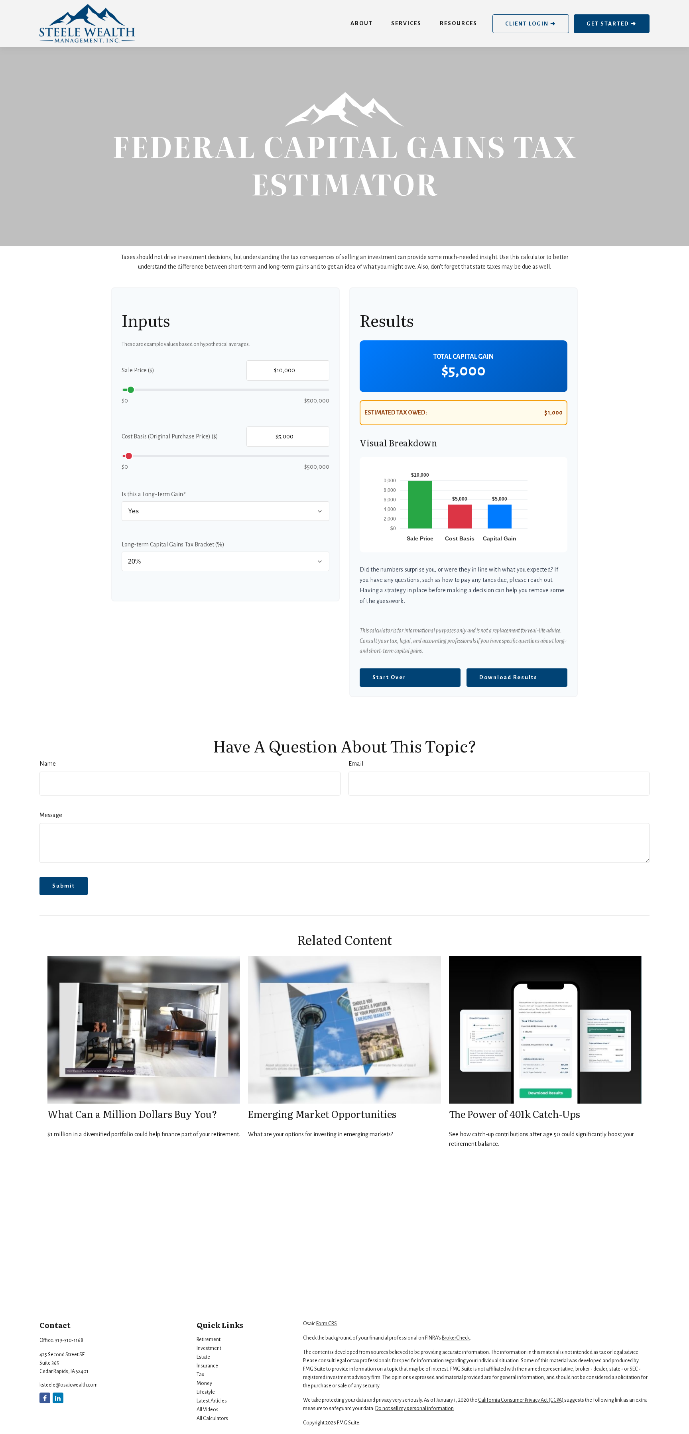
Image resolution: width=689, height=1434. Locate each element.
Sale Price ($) (138, 370)
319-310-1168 (69, 1340)
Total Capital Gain (463, 356)
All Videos (208, 1409)
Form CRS (326, 1323)
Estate (203, 1357)
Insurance (207, 1366)
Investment (209, 1348)
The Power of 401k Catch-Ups (514, 1114)
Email (355, 763)
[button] (361, 23)
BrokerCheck (456, 1338)
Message (50, 815)
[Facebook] (44, 1398)
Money (204, 1383)
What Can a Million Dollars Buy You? (132, 1114)
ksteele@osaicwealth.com (68, 1385)
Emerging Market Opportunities (322, 1114)
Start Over (389, 677)
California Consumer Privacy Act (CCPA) (520, 1400)
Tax (200, 1374)
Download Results (508, 677)
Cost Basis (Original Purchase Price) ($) (170, 436)
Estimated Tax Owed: (395, 412)
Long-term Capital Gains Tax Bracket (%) (173, 544)
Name (47, 763)
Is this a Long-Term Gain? (153, 494)
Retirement (208, 1339)
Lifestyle (206, 1392)
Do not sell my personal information (414, 1408)
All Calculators (212, 1418)
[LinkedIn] (58, 1398)
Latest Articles (212, 1401)
